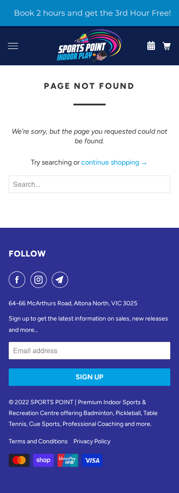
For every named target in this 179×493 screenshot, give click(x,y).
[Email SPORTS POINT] (62, 279)
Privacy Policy (91, 441)
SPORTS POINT (51, 402)
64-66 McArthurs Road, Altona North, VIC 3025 (73, 303)
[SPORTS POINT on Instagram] (40, 279)
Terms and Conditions (38, 441)
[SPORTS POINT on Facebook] (19, 279)
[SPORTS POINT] (89, 45)
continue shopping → (114, 162)
